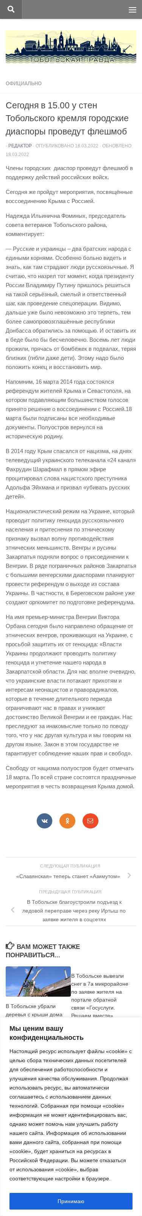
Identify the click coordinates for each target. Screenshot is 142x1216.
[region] (71, 1116)
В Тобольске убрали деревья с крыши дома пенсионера (34, 1014)
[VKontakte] (45, 820)
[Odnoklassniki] (67, 820)
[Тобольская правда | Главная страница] (71, 46)
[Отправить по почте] (90, 820)
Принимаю (71, 1201)
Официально (24, 83)
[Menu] (132, 9)
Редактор (20, 145)
